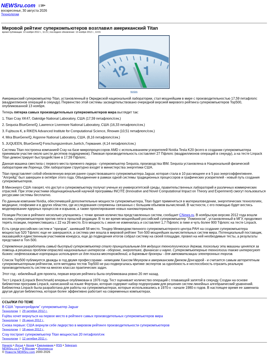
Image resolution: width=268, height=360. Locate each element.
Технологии (10, 14)
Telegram (71, 345)
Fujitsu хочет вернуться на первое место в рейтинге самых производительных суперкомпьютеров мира (82, 316)
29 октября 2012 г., (35, 311)
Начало (7, 345)
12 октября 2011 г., (35, 338)
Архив (30, 345)
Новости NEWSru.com (20, 352)
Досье (19, 345)
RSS (59, 345)
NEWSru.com (18, 5)
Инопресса (45, 348)
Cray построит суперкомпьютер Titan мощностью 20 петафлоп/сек (53, 334)
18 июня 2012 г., (33, 329)
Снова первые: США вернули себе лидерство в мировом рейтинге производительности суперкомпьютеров (86, 325)
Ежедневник (45, 345)
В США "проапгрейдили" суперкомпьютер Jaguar (40, 307)
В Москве (28, 348)
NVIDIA (134, 92)
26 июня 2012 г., (33, 320)
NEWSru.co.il (10, 348)
